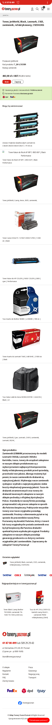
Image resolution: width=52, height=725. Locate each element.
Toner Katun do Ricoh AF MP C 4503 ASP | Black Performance (19, 161)
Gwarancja (32, 670)
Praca (30, 667)
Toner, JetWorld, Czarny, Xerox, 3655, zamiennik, (19, 200)
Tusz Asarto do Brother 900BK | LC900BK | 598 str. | (21, 319)
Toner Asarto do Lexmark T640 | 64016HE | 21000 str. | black (22, 358)
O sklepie (6, 667)
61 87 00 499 (9, 2)
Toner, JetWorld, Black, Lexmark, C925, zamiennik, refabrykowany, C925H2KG (28, 563)
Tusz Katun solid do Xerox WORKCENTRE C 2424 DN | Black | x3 (22, 398)
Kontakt (5, 674)
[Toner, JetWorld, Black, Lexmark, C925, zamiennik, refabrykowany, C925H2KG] (26, 44)
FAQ (4, 677)
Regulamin (6, 670)
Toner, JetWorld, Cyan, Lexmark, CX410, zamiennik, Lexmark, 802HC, (20, 439)
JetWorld (14, 61)
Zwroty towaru (8, 681)
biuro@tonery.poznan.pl (11, 656)
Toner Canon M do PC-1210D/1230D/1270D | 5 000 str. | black (21, 239)
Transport (32, 677)
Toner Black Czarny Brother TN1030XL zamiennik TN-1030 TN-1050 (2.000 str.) (13, 612)
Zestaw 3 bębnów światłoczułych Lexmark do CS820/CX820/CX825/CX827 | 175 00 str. (18, 144)
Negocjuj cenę (33, 674)
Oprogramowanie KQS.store (18, 718)
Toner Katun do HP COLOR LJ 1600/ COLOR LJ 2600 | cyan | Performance (21, 279)
